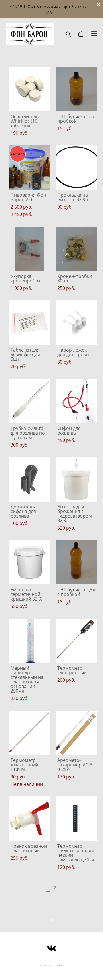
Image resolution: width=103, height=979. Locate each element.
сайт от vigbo (51, 965)
